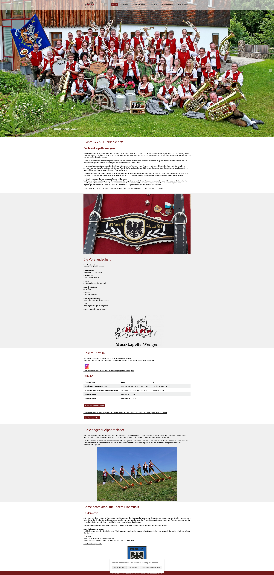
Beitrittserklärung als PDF (92, 544)
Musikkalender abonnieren (94, 406)
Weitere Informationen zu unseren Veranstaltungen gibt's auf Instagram (108, 371)
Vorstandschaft (139, 4)
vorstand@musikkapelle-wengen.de (96, 300)
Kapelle (125, 4)
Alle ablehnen (133, 567)
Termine (153, 4)
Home (114, 4)
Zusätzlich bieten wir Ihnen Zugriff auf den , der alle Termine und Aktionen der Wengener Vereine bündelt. (125, 413)
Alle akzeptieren (119, 567)
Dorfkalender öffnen (92, 418)
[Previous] (3, 70)
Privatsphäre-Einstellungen (150, 567)
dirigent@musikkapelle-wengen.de (95, 306)
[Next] (270, 70)
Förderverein (183, 4)
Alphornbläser (167, 4)
